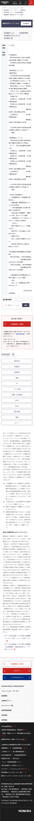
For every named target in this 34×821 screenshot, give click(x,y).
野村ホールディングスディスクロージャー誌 (15, 776)
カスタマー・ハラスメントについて (13, 769)
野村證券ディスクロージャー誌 (11, 772)
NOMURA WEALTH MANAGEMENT (12, 686)
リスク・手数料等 (15, 2)
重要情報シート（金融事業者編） (12, 748)
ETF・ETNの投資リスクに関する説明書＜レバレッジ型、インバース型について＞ (18, 638)
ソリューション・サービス (10, 691)
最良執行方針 (5, 758)
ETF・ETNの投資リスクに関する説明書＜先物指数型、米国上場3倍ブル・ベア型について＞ (17, 646)
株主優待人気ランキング (12, 35)
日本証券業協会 (6, 726)
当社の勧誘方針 (6, 755)
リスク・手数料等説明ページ (10, 762)
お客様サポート (6, 701)
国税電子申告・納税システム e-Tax (12, 739)
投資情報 (4, 696)
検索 (25, 305)
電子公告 (16, 758)
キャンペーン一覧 (7, 705)
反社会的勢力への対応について (11, 765)
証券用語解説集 (6, 710)
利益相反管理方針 (20, 755)
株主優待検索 (23, 33)
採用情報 (4, 720)
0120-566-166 (20, 334)
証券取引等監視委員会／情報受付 (12, 730)
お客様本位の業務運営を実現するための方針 (15, 744)
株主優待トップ (9, 33)
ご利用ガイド (5, 751)
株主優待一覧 (8, 38)
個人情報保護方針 (18, 751)
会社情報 (4, 715)
